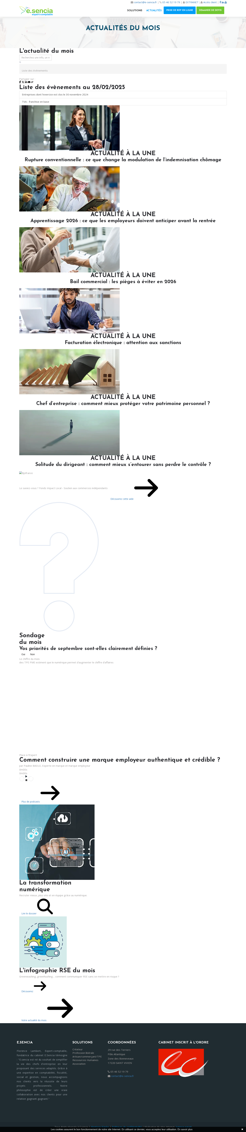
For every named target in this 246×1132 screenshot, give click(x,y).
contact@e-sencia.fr (145, 2)
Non (32, 654)
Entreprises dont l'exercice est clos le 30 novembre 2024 (55, 94)
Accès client (210, 2)
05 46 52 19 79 (171, 2)
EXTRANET (192, 2)
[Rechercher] (20, 62)
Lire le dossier (29, 913)
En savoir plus (185, 1129)
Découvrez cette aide (122, 498)
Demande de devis (210, 10)
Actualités (154, 10)
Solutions (134, 10)
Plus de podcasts (30, 801)
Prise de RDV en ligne (179, 10)
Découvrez (27, 991)
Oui (23, 654)
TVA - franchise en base (35, 101)
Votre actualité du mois (34, 1020)
